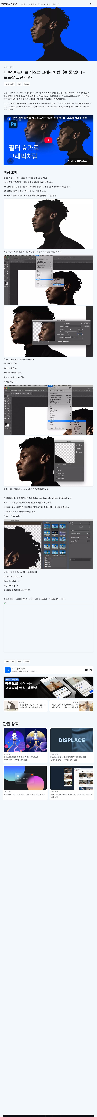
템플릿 (31, 4)
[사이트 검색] (91, 4)
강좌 (23, 4)
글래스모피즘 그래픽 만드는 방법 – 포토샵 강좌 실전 (24, 794)
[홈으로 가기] (9, 4)
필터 (19, 84)
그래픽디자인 (10, 84)
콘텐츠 (40, 4)
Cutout (26, 84)
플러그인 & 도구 (53, 4)
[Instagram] (90, 670)
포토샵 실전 (9, 67)
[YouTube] (86, 670)
